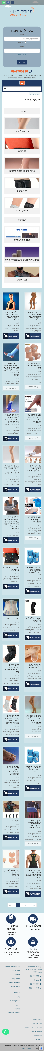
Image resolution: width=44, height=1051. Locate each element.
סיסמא (22, 47)
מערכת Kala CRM (28, 1048)
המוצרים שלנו (34, 94)
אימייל (22, 35)
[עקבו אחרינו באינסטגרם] (12, 2)
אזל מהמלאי (32, 386)
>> (34, 905)
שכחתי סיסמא (22, 54)
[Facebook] (8, 2)
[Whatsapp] (4, 2)
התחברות (22, 62)
